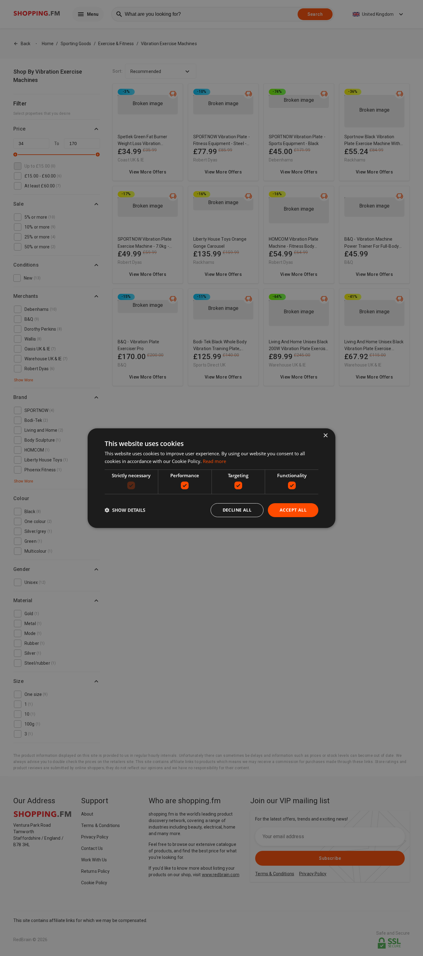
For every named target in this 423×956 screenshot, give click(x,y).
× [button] (325, 435)
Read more (214, 461)
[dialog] (211, 478)
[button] (125, 510)
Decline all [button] (237, 510)
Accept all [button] (293, 510)
